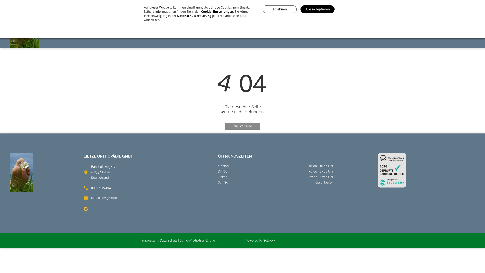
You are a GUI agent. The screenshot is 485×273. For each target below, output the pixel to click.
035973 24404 (101, 188)
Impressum (150, 240)
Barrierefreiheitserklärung (197, 240)
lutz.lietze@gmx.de (104, 198)
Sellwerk (269, 240)
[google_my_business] (86, 209)
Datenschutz (168, 240)
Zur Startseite (242, 126)
